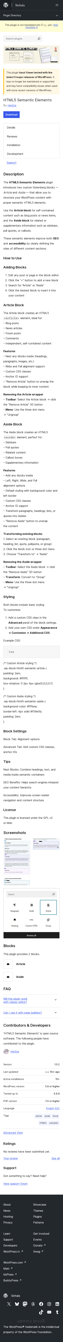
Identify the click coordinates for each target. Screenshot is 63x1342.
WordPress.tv (13, 1251)
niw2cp (12, 105)
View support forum (15, 1183)
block (55, 1116)
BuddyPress (12, 1280)
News (6, 1210)
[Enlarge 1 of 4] (25, 842)
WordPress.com (14, 1262)
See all (56, 1158)
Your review (10, 1158)
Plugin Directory (12, 15)
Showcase (39, 1204)
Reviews (12, 136)
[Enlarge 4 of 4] (55, 892)
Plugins (37, 1216)
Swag (38, 1251)
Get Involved (41, 1233)
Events (37, 1239)
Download (11, 114)
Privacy (8, 1222)
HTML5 (43, 1123)
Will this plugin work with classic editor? (15, 1000)
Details (11, 127)
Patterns (38, 1222)
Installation (13, 145)
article (39, 1116)
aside (47, 1116)
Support (11, 162)
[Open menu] (57, 5)
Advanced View (13, 1132)
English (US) (53, 1108)
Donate (39, 1245)
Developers (10, 1245)
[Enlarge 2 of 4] (55, 842)
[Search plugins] (39, 38)
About (7, 1204)
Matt (8, 1268)
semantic (53, 1123)
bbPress (10, 1274)
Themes (38, 1210)
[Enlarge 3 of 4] (25, 881)
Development (15, 153)
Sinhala (15, 1295)
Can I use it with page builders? (22, 1012)
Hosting (8, 1216)
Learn (6, 1233)
